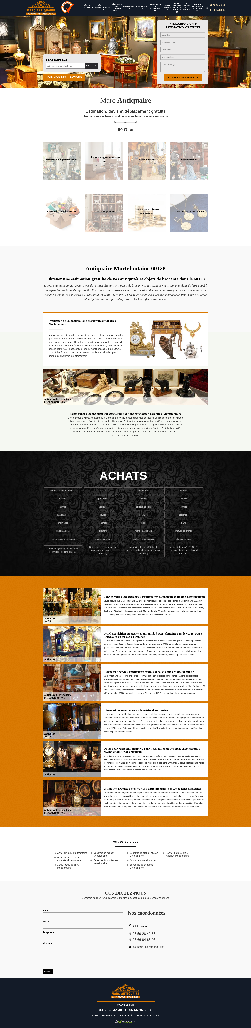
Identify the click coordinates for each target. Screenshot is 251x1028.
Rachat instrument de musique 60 (197, 8)
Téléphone (48, 932)
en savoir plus (62, 179)
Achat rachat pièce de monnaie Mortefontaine (69, 859)
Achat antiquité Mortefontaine (72, 853)
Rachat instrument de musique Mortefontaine (177, 854)
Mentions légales (147, 1016)
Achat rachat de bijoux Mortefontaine (68, 866)
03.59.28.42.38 (217, 5)
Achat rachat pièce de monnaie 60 (177, 8)
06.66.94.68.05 (217, 10)
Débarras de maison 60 (89, 8)
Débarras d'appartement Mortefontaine (105, 862)
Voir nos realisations (64, 77)
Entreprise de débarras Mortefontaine (141, 866)
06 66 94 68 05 (140, 1010)
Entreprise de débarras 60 (155, 8)
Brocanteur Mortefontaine (143, 860)
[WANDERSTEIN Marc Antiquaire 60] (43, 8)
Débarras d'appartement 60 (102, 8)
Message (48, 943)
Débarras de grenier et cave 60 (117, 8)
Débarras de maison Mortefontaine (103, 854)
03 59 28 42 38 (110, 1010)
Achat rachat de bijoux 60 (186, 8)
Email (46, 921)
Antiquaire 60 (128, 8)
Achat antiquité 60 (167, 8)
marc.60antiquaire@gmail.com (148, 947)
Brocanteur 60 (142, 8)
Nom (45, 910)
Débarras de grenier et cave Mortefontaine (144, 854)
